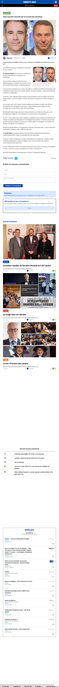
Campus (6, 360)
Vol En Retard (7, 576)
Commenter (31, 270)
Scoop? (55, 5)
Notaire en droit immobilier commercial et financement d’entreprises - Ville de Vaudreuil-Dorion (17, 563)
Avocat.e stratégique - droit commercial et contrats (18, 581)
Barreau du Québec (8, 604)
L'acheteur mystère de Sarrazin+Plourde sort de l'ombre (29, 458)
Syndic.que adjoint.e (10, 600)
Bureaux (6, 311)
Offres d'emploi (29, 5)
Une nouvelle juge (19, 462)
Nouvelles (6, 262)
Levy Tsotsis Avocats (9, 557)
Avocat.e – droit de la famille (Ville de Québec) (17, 539)
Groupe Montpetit (8, 541)
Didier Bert (9, 58)
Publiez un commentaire (13, 185)
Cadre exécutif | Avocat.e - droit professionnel (17, 629)
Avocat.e (7, 572)
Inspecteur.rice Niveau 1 (11, 619)
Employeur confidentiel (9, 567)
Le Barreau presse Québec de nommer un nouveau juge (29, 454)
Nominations (7, 13)
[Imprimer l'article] (55, 270)
